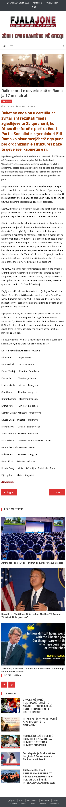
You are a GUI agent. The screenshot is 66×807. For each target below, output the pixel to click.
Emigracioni (32, 800)
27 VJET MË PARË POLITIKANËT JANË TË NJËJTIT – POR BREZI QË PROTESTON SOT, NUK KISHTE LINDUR (37, 706)
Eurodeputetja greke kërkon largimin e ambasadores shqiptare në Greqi (39, 756)
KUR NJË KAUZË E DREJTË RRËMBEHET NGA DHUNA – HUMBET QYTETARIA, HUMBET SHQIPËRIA (38, 741)
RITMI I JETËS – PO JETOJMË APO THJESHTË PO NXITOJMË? (40, 721)
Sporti (32, 803)
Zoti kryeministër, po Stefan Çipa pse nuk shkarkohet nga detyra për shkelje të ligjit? (58, 492)
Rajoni (23, 803)
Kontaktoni (37, 3)
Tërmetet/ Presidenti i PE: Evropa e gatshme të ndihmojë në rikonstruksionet (32, 670)
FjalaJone (12, 800)
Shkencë (42, 803)
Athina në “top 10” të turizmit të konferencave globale (32, 562)
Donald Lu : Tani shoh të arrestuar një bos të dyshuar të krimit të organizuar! (31, 616)
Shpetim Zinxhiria (26, 106)
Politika (13, 803)
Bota (21, 800)
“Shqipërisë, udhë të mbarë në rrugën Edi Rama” (11, 492)
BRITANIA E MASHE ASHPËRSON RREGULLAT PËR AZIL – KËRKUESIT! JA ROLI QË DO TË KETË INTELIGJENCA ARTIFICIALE (39, 776)
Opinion (56, 800)
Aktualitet (7, 101)
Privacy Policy (52, 3)
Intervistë (45, 800)
